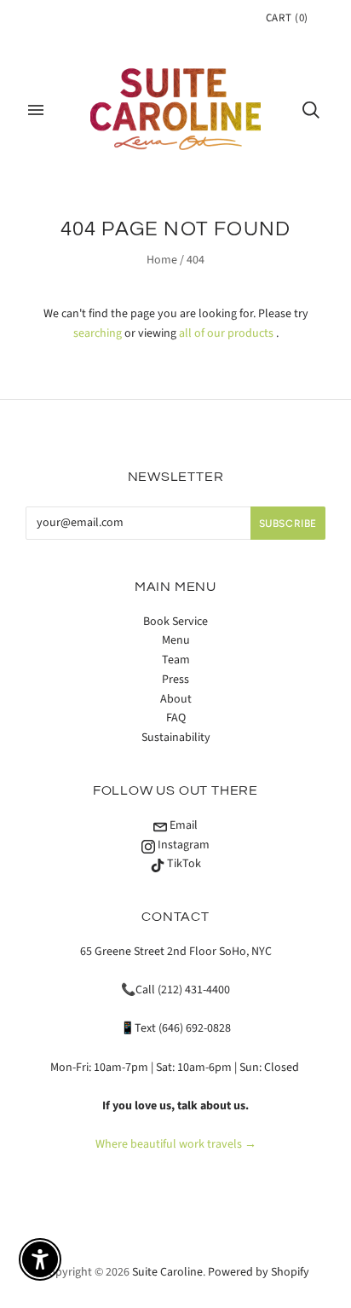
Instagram (182, 845)
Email (182, 825)
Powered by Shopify (258, 1272)
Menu (176, 640)
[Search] (310, 109)
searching (97, 333)
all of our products (226, 333)
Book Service (175, 621)
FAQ (176, 717)
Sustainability (175, 737)
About (176, 699)
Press (175, 679)
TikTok (182, 863)
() (287, 18)
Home (162, 260)
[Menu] (36, 110)
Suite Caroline (167, 1272)
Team (176, 659)
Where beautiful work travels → (175, 1144)
